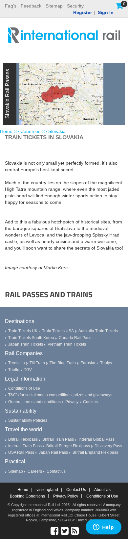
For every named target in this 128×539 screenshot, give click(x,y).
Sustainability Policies (27, 420)
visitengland (47, 490)
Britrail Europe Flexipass (68, 446)
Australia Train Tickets (98, 331)
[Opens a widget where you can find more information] (103, 527)
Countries (30, 131)
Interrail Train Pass (25, 446)
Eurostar (88, 363)
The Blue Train (63, 363)
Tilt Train (37, 363)
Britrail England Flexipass (95, 452)
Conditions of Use (24, 388)
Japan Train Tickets (25, 344)
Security (75, 6)
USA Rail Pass (21, 452)
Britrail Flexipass (23, 439)
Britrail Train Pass (58, 439)
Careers (35, 471)
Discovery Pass (108, 446)
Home (6, 131)
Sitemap (54, 6)
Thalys (106, 363)
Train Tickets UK (22, 331)
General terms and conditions (34, 402)
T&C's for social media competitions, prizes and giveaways (60, 395)
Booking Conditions (27, 496)
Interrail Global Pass (96, 439)
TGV (28, 370)
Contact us (56, 471)
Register (82, 12)
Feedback (31, 6)
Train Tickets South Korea (31, 337)
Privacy (71, 402)
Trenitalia (16, 363)
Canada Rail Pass (75, 337)
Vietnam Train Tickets (67, 344)
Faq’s (10, 6)
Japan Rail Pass (53, 452)
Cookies (90, 402)
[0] (119, 6)
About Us (102, 490)
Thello (13, 370)
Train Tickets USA (58, 331)
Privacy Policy (65, 496)
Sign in (106, 12)
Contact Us (76, 490)
